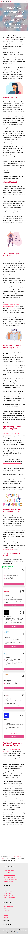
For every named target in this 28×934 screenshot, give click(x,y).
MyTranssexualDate (8, 549)
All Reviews (6, 910)
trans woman (14, 396)
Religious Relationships (10, 881)
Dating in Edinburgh (9, 893)
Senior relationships (9, 873)
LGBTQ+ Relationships (9, 877)
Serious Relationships (9, 875)
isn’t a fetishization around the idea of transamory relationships (12, 304)
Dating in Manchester (9, 897)
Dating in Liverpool (9, 895)
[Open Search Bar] (19, 1)
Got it (18, 932)
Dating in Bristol (8, 891)
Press (5, 908)
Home (9, 856)
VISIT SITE (14, 584)
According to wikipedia (9, 116)
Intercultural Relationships (11, 879)
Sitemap (6, 917)
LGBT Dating (15, 856)
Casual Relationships (9, 870)
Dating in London (8, 889)
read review (14, 581)
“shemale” (5, 39)
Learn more (12, 932)
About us (6, 915)
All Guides (6, 913)
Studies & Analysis (8, 906)
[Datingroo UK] (6, 1)
